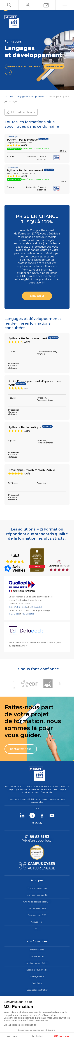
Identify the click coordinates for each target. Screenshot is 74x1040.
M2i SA (12, 607)
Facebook (42, 815)
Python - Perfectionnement (25, 170)
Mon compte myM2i (37, 895)
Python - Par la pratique (22, 139)
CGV (37, 808)
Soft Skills (37, 983)
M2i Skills (22, 607)
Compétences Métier (37, 989)
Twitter (32, 815)
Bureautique (37, 956)
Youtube (52, 815)
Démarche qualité (37, 908)
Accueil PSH (37, 921)
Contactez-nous (20, 749)
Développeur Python (54, 66)
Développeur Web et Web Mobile (31, 470)
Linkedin (22, 815)
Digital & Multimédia (37, 969)
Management (37, 976)
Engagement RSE (37, 915)
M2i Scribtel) (36, 607)
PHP (8, 72)
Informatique (37, 949)
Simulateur (37, 295)
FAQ (37, 928)
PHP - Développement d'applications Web (34, 382)
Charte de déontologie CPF (37, 901)
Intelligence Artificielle (37, 963)
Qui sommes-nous (37, 888)
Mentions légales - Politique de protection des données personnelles (37, 800)
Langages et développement (30, 96)
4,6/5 (15, 558)
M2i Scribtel (28, 613)
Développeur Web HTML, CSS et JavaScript (23, 66)
